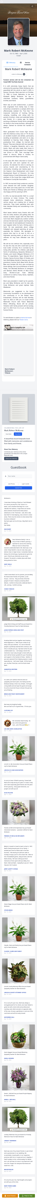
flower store (24, 320)
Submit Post (18, 488)
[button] (18, 608)
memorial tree (25, 318)
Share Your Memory (11, 458)
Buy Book (18, 434)
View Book (8, 434)
